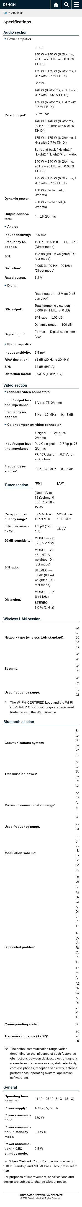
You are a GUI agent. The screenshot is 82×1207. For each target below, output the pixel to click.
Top (4, 12)
